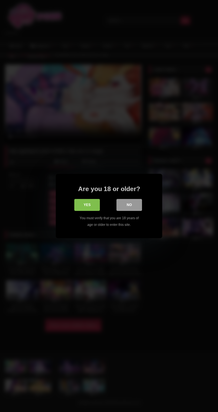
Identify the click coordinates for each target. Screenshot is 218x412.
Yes (87, 205)
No (129, 205)
